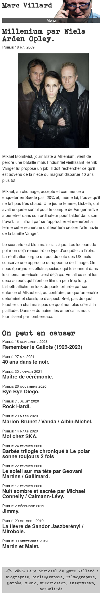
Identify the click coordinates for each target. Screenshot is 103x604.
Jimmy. (11, 511)
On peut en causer (39, 333)
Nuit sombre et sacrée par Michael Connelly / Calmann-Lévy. (43, 493)
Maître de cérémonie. (27, 376)
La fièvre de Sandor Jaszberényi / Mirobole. (42, 528)
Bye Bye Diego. (21, 391)
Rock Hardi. (16, 406)
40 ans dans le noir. (26, 361)
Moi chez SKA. (20, 436)
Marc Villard (27, 5)
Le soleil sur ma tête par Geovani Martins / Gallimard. (42, 473)
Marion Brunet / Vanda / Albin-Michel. (47, 421)
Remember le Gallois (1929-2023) (42, 347)
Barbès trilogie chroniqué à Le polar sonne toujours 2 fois (46, 453)
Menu (51, 20)
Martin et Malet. (21, 546)
